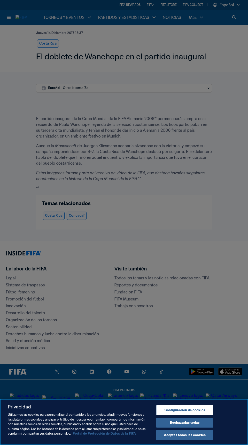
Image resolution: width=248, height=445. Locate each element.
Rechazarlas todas (185, 423)
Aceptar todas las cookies (185, 435)
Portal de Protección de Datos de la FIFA (104, 433)
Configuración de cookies (184, 410)
